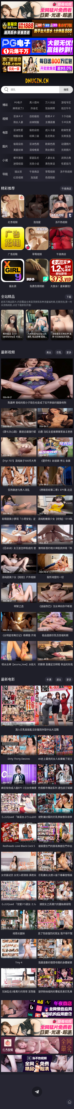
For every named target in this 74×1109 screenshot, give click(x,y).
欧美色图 (50, 144)
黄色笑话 (50, 163)
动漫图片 (66, 144)
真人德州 (34, 102)
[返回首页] (69, 1102)
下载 (68, 296)
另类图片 (66, 149)
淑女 (58, 679)
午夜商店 (34, 171)
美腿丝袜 (18, 149)
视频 (5, 119)
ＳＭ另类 (66, 122)
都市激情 (18, 157)
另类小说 (34, 163)
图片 (5, 146)
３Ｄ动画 (66, 116)
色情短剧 (50, 177)
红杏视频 (18, 177)
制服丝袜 (18, 136)
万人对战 (50, 102)
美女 (48, 352)
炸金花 (34, 108)
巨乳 (58, 352)
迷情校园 (18, 163)
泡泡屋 (34, 177)
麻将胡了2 (18, 108)
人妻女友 (50, 157)
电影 (5, 132)
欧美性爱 (66, 130)
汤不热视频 (66, 171)
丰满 (48, 679)
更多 (68, 352)
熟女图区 (50, 149)
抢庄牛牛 (66, 108)
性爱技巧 (66, 163)
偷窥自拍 (18, 144)
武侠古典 (66, 157)
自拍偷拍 (34, 116)
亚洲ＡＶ (18, 116)
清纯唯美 (34, 149)
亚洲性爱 (18, 130)
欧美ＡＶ (50, 116)
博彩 (5, 105)
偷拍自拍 (34, 130)
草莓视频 (50, 171)
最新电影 (8, 679)
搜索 (66, 89)
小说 (5, 160)
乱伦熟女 (50, 136)
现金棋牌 (50, 108)
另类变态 (66, 136)
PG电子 (18, 102)
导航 (5, 174)
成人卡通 (50, 130)
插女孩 (18, 171)
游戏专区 (66, 102)
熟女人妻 (18, 122)
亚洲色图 (34, 144)
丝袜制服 (34, 122)
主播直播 (50, 122)
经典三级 (34, 136)
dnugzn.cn (37, 80)
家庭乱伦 (34, 157)
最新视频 (8, 352)
